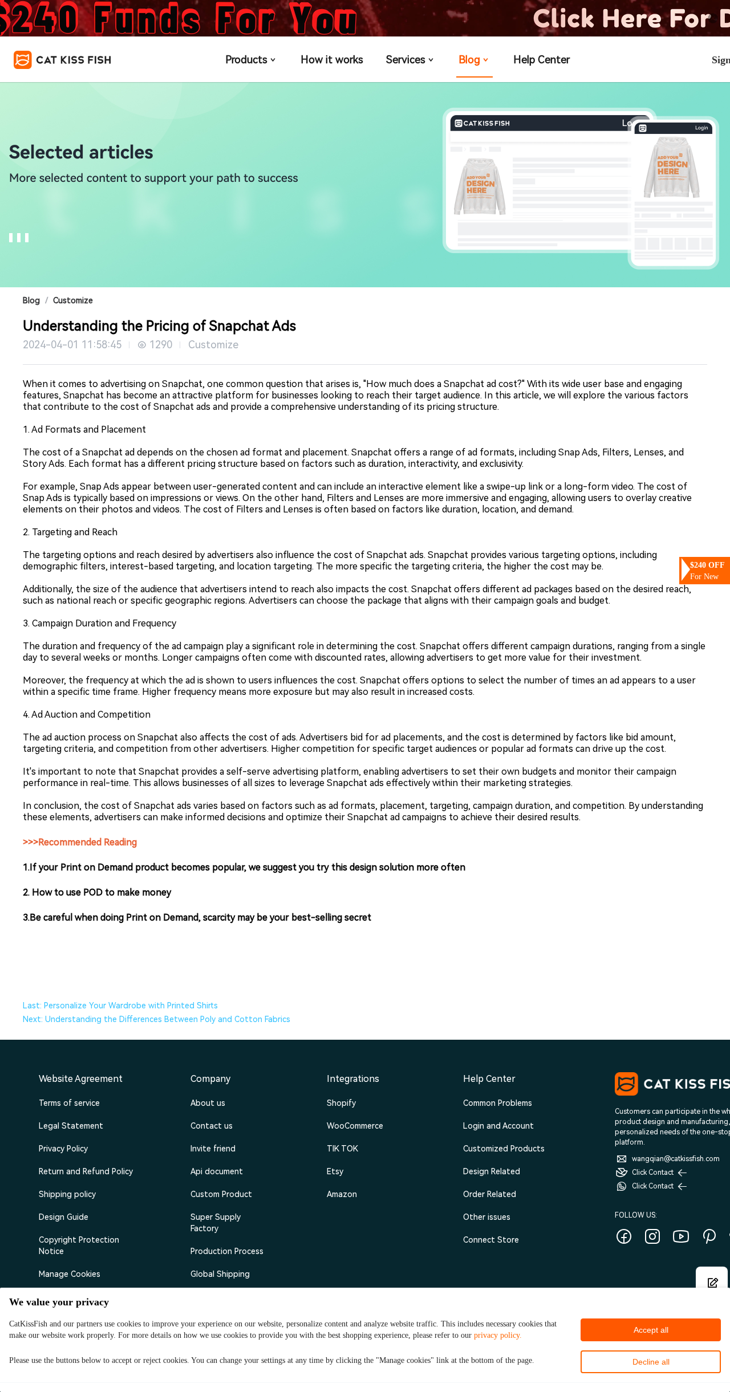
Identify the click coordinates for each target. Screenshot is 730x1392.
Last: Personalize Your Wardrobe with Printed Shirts (120, 1005)
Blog (469, 60)
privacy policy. (498, 1335)
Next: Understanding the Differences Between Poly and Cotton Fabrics (156, 1019)
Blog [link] (31, 300)
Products (246, 60)
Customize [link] (73, 300)
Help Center (541, 60)
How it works (332, 60)
